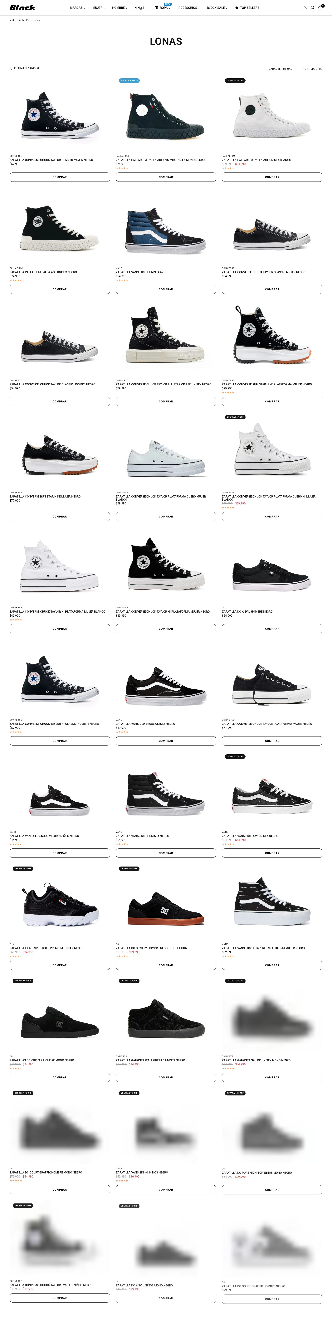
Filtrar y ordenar (27, 68)
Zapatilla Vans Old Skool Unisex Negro (145, 724)
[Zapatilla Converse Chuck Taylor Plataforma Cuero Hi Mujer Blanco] (272, 450)
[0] (319, 7)
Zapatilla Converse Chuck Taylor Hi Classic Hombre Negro (54, 724)
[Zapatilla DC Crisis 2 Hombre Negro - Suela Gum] (166, 901)
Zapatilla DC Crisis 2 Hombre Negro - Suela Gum (152, 948)
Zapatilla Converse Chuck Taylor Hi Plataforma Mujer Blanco (57, 611)
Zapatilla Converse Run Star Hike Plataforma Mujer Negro (267, 384)
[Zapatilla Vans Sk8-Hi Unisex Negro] (166, 789)
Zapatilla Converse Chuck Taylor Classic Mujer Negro (51, 160)
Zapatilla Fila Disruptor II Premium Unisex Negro (46, 948)
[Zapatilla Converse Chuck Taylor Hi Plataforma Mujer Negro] (166, 565)
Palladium (122, 156)
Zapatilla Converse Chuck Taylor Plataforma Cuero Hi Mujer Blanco (268, 498)
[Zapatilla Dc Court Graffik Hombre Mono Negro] (60, 1126)
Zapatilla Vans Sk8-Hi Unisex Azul (141, 272)
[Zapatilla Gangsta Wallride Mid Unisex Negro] (166, 1014)
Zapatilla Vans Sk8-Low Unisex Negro (250, 836)
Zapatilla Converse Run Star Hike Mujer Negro (45, 496)
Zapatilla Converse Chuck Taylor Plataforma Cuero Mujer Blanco (161, 498)
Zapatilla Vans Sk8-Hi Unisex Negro (142, 836)
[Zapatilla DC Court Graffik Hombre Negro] (272, 1238)
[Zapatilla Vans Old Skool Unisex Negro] (166, 677)
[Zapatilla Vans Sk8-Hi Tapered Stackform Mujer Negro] (272, 901)
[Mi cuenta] (305, 7)
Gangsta (121, 1056)
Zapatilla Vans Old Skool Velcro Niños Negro (44, 836)
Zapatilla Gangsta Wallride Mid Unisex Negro (150, 1060)
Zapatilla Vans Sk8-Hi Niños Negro (142, 1172)
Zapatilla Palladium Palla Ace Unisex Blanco (256, 160)
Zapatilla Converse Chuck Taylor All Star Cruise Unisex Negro (163, 384)
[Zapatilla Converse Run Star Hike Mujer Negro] (60, 450)
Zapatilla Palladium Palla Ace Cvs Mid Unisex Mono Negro (160, 160)
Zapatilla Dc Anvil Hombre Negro (247, 611)
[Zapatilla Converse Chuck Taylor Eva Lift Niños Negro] (60, 1238)
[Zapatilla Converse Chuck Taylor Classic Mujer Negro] (60, 113)
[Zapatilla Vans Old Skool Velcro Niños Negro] (60, 789)
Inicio (12, 20)
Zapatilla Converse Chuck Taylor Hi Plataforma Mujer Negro (163, 611)
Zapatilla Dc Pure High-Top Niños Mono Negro (257, 1172)
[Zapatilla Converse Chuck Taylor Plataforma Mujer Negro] (272, 677)
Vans (119, 268)
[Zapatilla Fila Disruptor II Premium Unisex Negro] (60, 901)
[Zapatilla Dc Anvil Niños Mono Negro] (166, 1238)
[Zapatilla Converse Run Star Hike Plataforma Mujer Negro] (272, 338)
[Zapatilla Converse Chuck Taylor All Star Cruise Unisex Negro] (166, 338)
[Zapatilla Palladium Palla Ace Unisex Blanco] (272, 113)
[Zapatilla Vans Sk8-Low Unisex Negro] (272, 789)
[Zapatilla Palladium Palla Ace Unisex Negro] (60, 225)
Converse (16, 156)
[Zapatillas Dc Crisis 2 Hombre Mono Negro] (60, 1014)
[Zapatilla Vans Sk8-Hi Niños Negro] (166, 1126)
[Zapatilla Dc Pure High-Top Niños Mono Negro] (272, 1126)
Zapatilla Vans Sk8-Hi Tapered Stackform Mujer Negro (263, 948)
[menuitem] (79, 7)
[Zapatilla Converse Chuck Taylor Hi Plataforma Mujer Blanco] (60, 565)
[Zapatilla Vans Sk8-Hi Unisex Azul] (166, 225)
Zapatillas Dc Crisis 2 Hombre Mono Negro (42, 1060)
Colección (24, 20)
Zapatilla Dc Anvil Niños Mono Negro (144, 1284)
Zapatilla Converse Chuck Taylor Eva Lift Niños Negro (51, 1284)
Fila (12, 944)
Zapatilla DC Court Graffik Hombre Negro (253, 1284)
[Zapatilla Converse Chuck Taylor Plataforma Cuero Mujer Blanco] (166, 450)
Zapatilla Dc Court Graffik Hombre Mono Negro (46, 1172)
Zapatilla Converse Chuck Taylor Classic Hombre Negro (52, 384)
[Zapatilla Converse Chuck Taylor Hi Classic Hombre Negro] (60, 677)
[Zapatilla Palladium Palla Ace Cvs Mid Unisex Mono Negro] (166, 113)
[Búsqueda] (312, 7)
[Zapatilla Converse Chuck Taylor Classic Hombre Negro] (60, 338)
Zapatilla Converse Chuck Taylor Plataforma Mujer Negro (267, 724)
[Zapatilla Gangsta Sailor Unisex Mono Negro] (272, 1014)
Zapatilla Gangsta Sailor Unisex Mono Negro (256, 1060)
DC (223, 607)
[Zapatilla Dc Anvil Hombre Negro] (272, 565)
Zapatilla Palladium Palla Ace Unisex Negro (43, 272)
